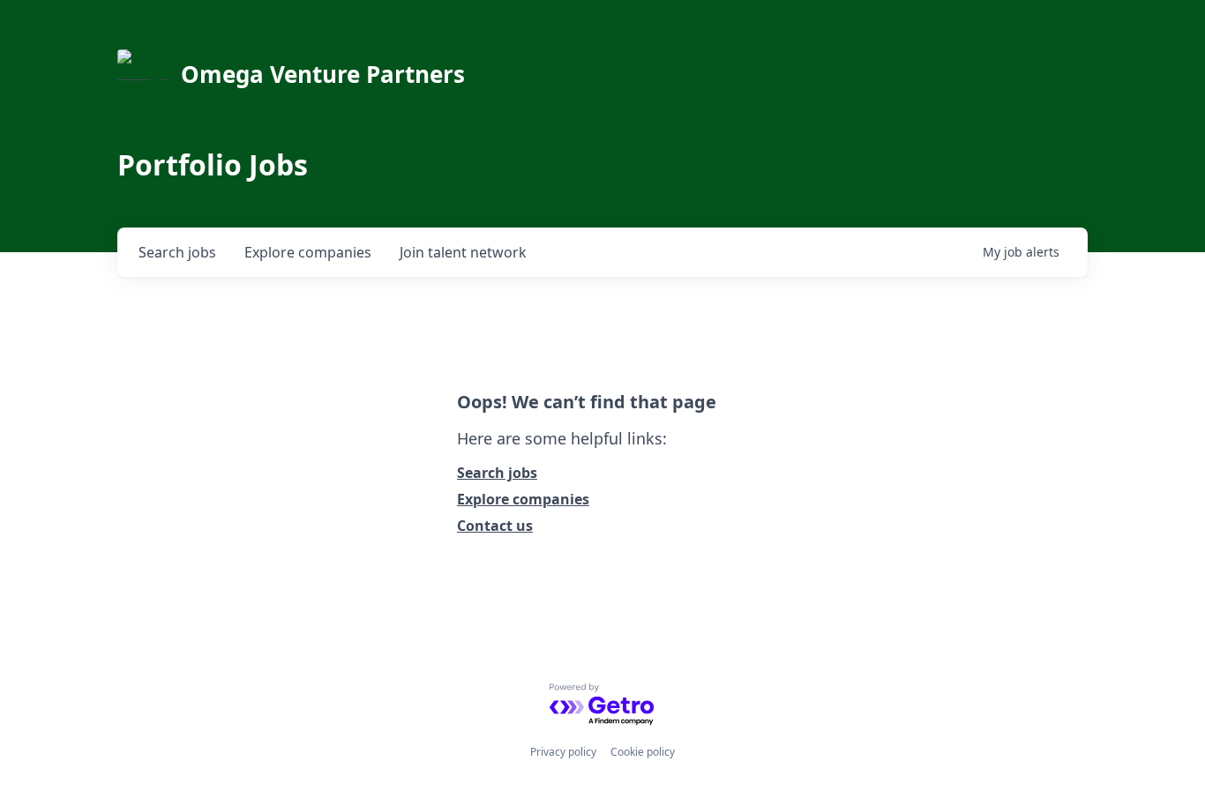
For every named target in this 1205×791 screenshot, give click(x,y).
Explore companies (523, 499)
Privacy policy (563, 751)
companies (307, 252)
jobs (177, 252)
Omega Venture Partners (323, 74)
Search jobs (497, 472)
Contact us (495, 525)
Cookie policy (642, 751)
